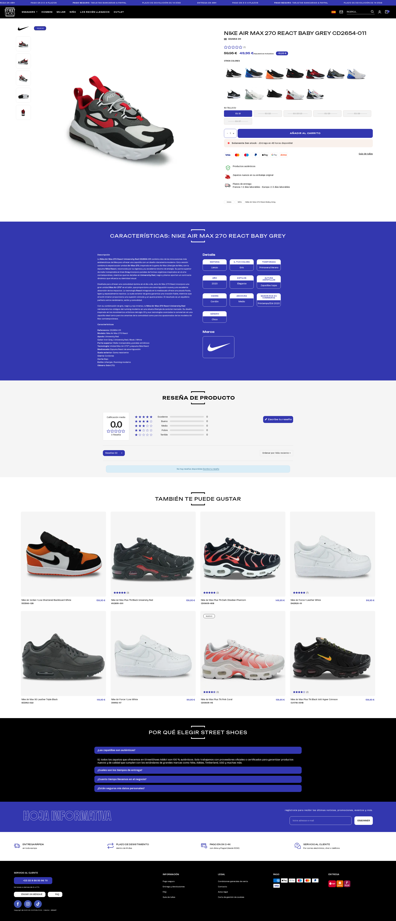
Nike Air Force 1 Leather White (306, 600)
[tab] (198, 750)
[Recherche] (372, 12)
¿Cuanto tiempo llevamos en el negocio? (121, 779)
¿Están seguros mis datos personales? (121, 788)
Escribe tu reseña (279, 419)
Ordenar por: (268, 453)
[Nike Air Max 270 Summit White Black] (254, 93)
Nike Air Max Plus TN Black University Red (132, 600)
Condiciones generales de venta (233, 881)
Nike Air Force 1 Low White (124, 699)
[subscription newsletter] (341, 12)
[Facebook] (18, 904)
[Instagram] (28, 904)
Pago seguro (169, 881)
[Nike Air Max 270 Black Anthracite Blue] (254, 73)
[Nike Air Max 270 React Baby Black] (233, 93)
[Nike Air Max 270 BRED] (295, 73)
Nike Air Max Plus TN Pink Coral (216, 699)
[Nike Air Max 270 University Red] (295, 93)
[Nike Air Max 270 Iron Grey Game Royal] (335, 73)
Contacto (222, 886)
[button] (33, 880)
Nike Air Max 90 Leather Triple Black (40, 699)
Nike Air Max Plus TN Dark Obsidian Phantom (223, 600)
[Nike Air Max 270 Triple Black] (274, 93)
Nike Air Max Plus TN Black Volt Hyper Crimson (314, 699)
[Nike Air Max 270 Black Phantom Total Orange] (274, 73)
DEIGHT (53, 910)
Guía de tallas (366, 153)
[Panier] (386, 12)
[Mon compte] (380, 12)
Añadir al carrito (305, 133)
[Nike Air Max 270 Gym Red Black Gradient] (315, 73)
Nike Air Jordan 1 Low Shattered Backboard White (46, 600)
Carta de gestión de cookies (231, 897)
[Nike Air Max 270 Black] (233, 73)
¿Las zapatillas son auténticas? (116, 750)
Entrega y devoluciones (174, 886)
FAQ (164, 892)
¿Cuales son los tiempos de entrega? (119, 770)
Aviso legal (223, 892)
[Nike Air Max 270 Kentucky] (356, 73)
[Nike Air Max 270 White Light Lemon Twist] (315, 93)
